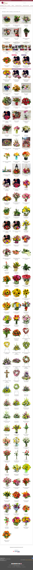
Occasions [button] (8, 5)
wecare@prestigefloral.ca (3, 560)
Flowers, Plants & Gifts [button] (26, 5)
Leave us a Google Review (29, 559)
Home (1, 8)
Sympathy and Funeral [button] (18, 5)
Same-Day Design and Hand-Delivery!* (6, 0)
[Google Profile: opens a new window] (32, 558)
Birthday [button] (13, 5)
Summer (5, 5)
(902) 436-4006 (2, 559)
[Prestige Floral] (5, 3)
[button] (31, 567)
